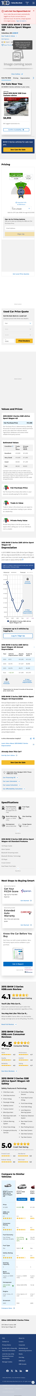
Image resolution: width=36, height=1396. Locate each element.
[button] (18, 894)
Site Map (21, 1357)
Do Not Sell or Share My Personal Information (9, 1349)
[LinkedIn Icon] (21, 1371)
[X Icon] (12, 1371)
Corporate (22, 1345)
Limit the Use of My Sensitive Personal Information (8, 1356)
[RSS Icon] (16, 1371)
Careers (21, 1341)
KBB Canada (22, 1364)
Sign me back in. (21, 21)
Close (24, 47)
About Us (21, 1338)
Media (21, 1354)
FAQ (3, 1338)
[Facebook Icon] (8, 1371)
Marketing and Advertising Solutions (25, 1349)
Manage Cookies (7, 1362)
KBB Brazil (22, 1361)
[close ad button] (33, 1382)
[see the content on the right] (32, 78)
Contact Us (5, 1341)
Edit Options (5, 39)
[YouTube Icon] (26, 1371)
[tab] (6, 78)
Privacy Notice (6, 1345)
